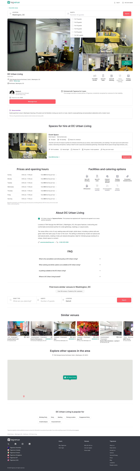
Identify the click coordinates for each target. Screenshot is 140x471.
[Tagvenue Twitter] (8, 444)
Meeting (60, 417)
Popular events (113, 465)
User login (61, 447)
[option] (83, 19)
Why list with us (88, 445)
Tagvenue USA (14, 460)
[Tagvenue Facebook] (15, 444)
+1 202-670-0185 (63, 242)
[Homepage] (13, 2)
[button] (24, 396)
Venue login (87, 450)
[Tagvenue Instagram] (22, 444)
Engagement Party (84, 417)
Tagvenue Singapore (16, 455)
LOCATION (15, 12)
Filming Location (71, 417)
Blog (111, 460)
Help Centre (113, 447)
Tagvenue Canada (15, 450)
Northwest (25, 434)
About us (112, 445)
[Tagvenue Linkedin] (29, 444)
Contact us (112, 450)
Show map (17, 81)
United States (10, 434)
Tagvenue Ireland (15, 452)
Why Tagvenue (62, 445)
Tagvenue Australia (15, 447)
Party (52, 417)
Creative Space (43, 421)
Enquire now (126, 157)
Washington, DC (18, 434)
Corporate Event (56, 421)
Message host (32, 101)
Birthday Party (43, 417)
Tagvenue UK (14, 457)
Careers (112, 452)
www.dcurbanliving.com (47, 242)
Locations (112, 462)
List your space (88, 447)
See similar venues (13, 7)
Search (127, 13)
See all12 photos (126, 62)
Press (111, 457)
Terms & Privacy (114, 455)
